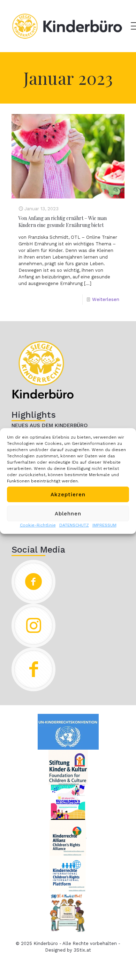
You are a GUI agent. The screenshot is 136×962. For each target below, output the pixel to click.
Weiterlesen (105, 299)
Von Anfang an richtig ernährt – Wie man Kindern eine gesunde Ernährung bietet (62, 221)
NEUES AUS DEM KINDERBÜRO (50, 425)
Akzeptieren (68, 494)
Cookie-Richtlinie (38, 525)
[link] (43, 370)
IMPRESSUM (104, 525)
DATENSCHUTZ (74, 525)
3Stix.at (82, 950)
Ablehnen (68, 514)
